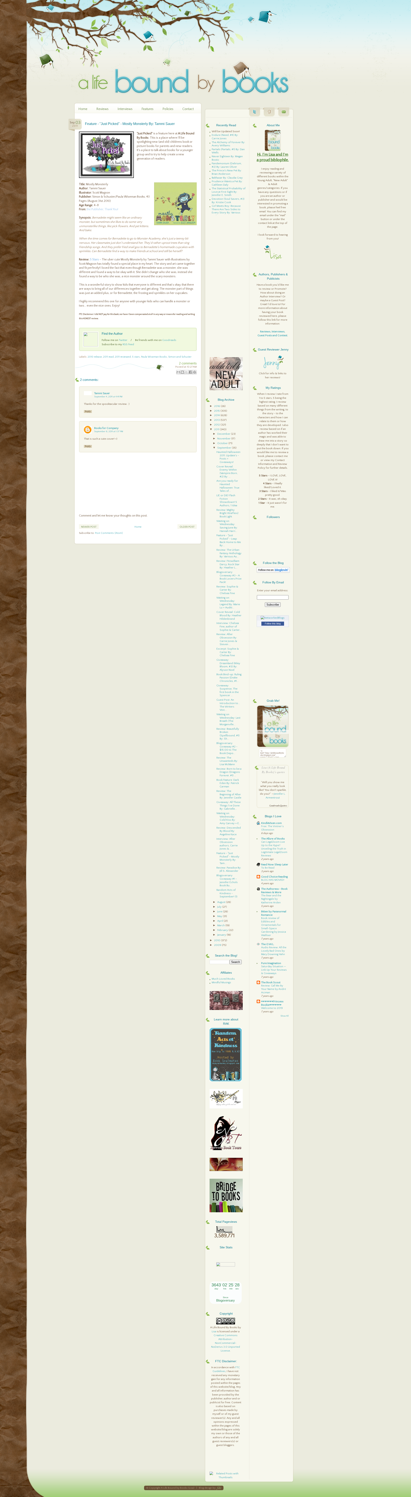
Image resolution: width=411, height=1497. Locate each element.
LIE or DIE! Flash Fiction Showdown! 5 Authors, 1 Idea (226, 500)
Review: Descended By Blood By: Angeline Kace (228, 831)
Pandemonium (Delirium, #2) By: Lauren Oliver (227, 165)
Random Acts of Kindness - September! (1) (226, 893)
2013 (217, 419)
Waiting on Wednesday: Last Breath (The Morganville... (228, 719)
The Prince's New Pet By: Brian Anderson (227, 172)
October (222, 443)
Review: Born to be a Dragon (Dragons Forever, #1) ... (228, 772)
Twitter (123, 340)
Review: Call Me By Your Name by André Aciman (273, 989)
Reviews (102, 109)
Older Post (187, 526)
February (223, 930)
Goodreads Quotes (278, 806)
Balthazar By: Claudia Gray (227, 177)
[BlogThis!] (182, 372)
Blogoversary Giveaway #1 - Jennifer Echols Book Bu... (227, 880)
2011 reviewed (123, 356)
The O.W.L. (267, 944)
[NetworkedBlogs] (272, 617)
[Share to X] (186, 372)
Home (82, 109)
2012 (217, 424)
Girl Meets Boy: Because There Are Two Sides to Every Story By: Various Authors (226, 210)
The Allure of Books (273, 838)
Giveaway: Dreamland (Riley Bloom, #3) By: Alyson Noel (228, 664)
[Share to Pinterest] (194, 372)
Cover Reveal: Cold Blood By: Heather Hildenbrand (228, 615)
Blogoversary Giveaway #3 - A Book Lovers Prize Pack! (228, 577)
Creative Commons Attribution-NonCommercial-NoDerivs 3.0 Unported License (225, 1343)
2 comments (188, 363)
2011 (217, 429)
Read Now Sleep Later (274, 864)
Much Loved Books (223, 978)
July (219, 906)
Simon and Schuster (179, 356)
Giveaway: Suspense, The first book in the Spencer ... (227, 690)
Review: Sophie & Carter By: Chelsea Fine (227, 590)
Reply (88, 411)
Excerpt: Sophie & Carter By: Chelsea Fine (227, 652)
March (221, 925)
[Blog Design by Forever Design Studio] (218, 1488)
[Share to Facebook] (190, 372)
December (224, 433)
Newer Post (89, 526)
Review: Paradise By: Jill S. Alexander (228, 869)
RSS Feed (128, 344)
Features (147, 109)
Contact (188, 109)
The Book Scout (270, 982)
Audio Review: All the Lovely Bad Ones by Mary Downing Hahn (273, 951)
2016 (217, 406)
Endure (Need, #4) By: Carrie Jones (225, 137)
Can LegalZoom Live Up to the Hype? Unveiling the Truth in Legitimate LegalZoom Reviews (274, 849)
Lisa (214, 1331)
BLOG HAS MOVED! (272, 880)
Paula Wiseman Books (154, 356)
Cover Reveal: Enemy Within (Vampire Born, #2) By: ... (227, 471)
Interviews (125, 109)
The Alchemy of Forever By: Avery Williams (228, 144)
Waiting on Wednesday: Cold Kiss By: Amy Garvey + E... (228, 818)
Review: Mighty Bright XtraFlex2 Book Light (227, 513)
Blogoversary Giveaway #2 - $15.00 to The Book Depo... (226, 748)
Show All (284, 1016)
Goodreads (169, 340)
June (220, 911)
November (224, 438)
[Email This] (178, 372)
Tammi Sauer (102, 393)
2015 (217, 410)
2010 (217, 940)
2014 (217, 415)
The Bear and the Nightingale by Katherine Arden (271, 899)
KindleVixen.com (271, 823)
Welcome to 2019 (272, 1008)
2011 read (108, 356)
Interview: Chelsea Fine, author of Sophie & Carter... (228, 626)
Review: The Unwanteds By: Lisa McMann (227, 761)
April (220, 920)
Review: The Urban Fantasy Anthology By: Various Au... (228, 553)
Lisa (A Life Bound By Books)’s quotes (273, 769)
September (224, 447)
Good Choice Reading (274, 876)
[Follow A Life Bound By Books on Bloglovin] (273, 571)
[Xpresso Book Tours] (226, 1149)
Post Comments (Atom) (109, 533)
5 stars (136, 356)
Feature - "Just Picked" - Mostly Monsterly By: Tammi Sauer (130, 124)
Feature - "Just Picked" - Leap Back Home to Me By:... (228, 540)
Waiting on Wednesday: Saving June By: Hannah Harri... (227, 526)
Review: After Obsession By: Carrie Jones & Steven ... (226, 639)
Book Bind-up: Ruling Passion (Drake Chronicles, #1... (228, 677)
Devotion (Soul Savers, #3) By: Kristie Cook (228, 200)
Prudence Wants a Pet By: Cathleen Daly (227, 183)
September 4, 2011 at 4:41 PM (108, 396)
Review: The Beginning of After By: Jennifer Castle (228, 794)
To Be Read (267, 867)
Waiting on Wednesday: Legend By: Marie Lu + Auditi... (228, 602)
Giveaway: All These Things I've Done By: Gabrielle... (228, 805)
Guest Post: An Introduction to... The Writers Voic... (228, 704)
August (221, 902)
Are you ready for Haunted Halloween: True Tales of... (227, 485)
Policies (167, 109)
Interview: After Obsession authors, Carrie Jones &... (227, 843)
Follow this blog (273, 623)
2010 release (95, 356)
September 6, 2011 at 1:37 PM (108, 431)
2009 (218, 945)
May (220, 916)
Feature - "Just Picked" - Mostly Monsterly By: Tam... (227, 858)
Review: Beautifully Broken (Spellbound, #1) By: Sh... (228, 733)
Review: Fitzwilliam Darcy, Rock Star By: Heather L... (228, 564)
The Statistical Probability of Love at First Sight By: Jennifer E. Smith (229, 192)
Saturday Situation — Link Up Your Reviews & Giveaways (274, 970)
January (222, 934)
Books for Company (106, 428)
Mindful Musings (221, 982)
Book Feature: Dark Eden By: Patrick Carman (227, 783)
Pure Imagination (271, 963)
